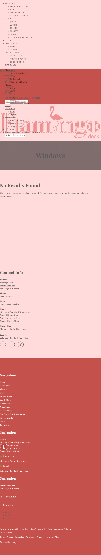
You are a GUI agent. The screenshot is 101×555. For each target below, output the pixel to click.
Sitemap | (41, 537)
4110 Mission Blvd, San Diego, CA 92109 (22, 132)
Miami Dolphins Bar (20, 16)
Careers (14, 50)
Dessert (14, 31)
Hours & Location (20, 7)
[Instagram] (12, 344)
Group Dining (17, 62)
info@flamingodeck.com (10, 304)
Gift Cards (10, 65)
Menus (8, 19)
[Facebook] (3, 344)
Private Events (18, 59)
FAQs (12, 47)
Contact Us (11, 44)
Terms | (3, 537)
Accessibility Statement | (25, 537)
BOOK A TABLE (17, 56)
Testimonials (17, 13)
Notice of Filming (53, 537)
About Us (10, 3)
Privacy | (10, 537)
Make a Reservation (15, 135)
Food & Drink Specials (22, 37)
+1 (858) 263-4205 (9, 497)
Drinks (13, 34)
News (13, 10)
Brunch (14, 22)
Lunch (13, 25)
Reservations (12, 53)
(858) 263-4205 (6, 297)
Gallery (9, 40)
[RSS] (21, 344)
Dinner (14, 28)
